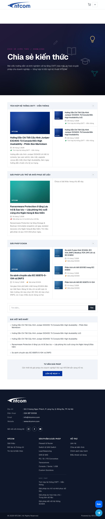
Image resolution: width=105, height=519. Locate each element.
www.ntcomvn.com (31, 421)
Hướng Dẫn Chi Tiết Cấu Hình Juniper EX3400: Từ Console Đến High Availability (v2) (79, 115)
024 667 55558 (30, 413)
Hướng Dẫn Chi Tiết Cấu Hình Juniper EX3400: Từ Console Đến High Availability (79, 132)
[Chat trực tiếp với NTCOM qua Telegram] (98, 512)
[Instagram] (28, 429)
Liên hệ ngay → (52, 373)
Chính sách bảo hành (79, 451)
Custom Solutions (46, 470)
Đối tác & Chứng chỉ (15, 447)
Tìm (91, 308)
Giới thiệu (11, 443)
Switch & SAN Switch (47, 447)
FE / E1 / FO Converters (48, 459)
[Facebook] (34, 429)
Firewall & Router (46, 443)
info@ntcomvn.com (32, 417)
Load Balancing (45, 451)
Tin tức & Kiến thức (15, 451)
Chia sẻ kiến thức (77, 447)
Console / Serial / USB (48, 466)
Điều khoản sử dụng (78, 455)
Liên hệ (73, 443)
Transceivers (44, 462)
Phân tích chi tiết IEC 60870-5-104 (80, 282)
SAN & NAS (43, 455)
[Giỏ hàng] (89, 4)
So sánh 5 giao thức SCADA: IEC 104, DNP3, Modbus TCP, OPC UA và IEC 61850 (80, 252)
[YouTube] (40, 429)
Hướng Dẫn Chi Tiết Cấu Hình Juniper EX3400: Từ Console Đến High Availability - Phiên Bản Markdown (29, 140)
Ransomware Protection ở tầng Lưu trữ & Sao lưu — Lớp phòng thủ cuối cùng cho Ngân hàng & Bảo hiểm (29, 209)
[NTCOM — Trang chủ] (19, 4)
